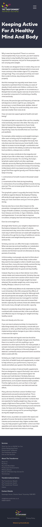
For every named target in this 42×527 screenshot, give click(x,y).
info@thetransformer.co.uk (10, 498)
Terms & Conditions (13, 518)
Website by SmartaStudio (21, 523)
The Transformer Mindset (10, 485)
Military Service (7, 470)
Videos (4, 487)
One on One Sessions (8, 454)
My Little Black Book (8, 466)
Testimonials (6, 474)
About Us (5, 461)
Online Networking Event (10, 448)
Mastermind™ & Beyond (9, 450)
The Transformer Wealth (9, 481)
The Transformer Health (9, 483)
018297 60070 (6, 500)
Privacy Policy (30, 518)
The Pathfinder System (9, 452)
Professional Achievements (10, 468)
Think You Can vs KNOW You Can (12, 446)
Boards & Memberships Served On (13, 472)
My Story (4, 463)
